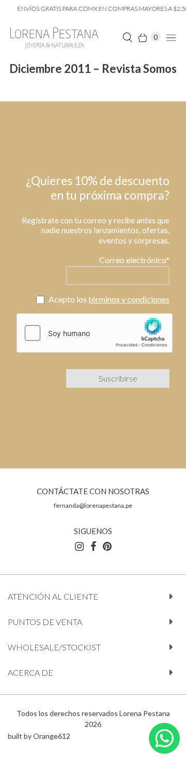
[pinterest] (107, 546)
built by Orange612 (39, 736)
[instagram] (79, 546)
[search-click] (127, 37)
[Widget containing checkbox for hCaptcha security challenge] (95, 333)
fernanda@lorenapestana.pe (93, 505)
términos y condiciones (128, 299)
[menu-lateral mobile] (170, 37)
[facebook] (93, 546)
